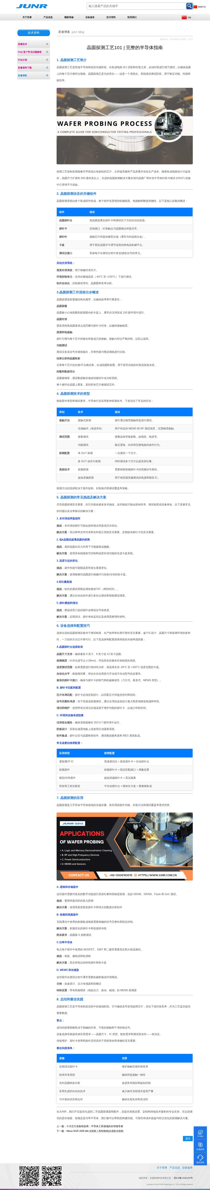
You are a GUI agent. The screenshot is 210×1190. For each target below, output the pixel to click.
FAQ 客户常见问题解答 (30, 52)
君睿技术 (22, 44)
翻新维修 (69, 17)
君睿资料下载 (25, 67)
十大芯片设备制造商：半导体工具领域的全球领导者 (94, 1126)
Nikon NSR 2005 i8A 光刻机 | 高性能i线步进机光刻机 (95, 1131)
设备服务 (90, 17)
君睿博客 (22, 75)
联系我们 (132, 17)
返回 (187, 1138)
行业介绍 (22, 59)
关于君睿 (27, 17)
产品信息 (48, 17)
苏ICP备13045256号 (183, 1178)
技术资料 (111, 17)
